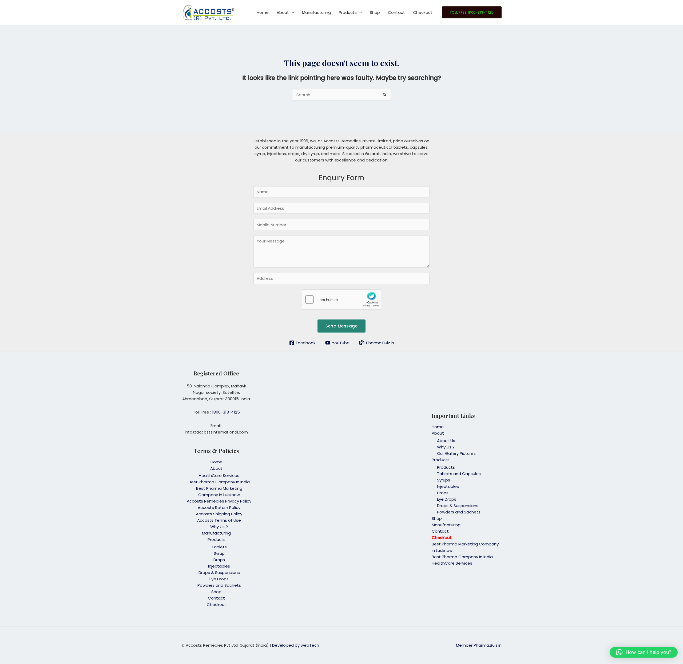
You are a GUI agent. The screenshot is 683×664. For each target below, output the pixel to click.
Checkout (422, 12)
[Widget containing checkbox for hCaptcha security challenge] (341, 299)
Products (348, 12)
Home (263, 12)
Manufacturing (316, 12)
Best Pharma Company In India (219, 482)
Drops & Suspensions (219, 572)
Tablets (219, 547)
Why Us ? (219, 526)
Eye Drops (219, 579)
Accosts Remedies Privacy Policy (219, 501)
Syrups (443, 480)
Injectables (219, 566)
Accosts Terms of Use (219, 520)
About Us (446, 440)
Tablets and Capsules (459, 473)
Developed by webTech (295, 645)
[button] (291, 12)
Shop (375, 12)
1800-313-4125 (226, 412)
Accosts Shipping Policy (219, 514)
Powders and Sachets (219, 585)
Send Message (341, 326)
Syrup (219, 553)
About (283, 12)
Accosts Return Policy (219, 507)
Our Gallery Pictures (456, 453)
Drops (219, 559)
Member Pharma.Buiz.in (479, 645)
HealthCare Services (219, 475)
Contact (396, 12)
